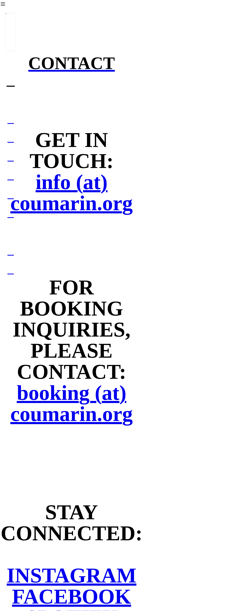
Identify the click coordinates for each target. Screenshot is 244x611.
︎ (10, 270)
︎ (10, 214)
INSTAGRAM (71, 575)
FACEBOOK (71, 596)
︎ (10, 195)
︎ (10, 157)
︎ (10, 251)
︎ (10, 176)
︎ (11, 81)
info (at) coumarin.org (71, 192)
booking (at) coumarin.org (71, 403)
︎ (10, 138)
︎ (10, 119)
